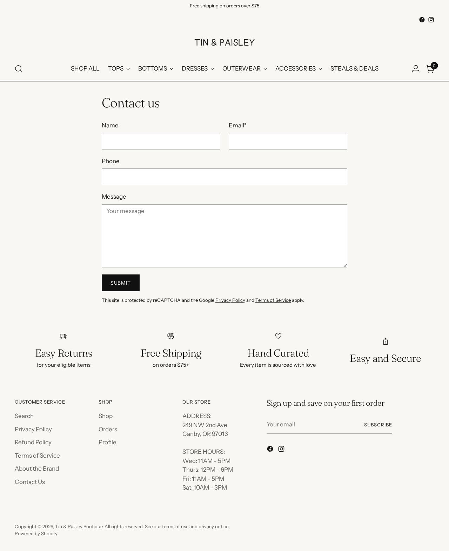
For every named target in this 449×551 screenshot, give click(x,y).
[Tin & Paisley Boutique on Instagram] (431, 19)
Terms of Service (273, 300)
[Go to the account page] (416, 69)
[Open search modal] (19, 69)
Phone (111, 161)
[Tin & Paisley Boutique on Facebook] (422, 19)
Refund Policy (33, 442)
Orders (108, 429)
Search (24, 415)
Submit (120, 283)
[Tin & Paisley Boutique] (224, 41)
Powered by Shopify (36, 533)
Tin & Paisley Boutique (78, 526)
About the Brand (37, 468)
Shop (106, 415)
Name (110, 125)
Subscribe (378, 424)
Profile (107, 442)
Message (114, 196)
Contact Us (30, 481)
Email (238, 125)
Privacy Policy (230, 300)
